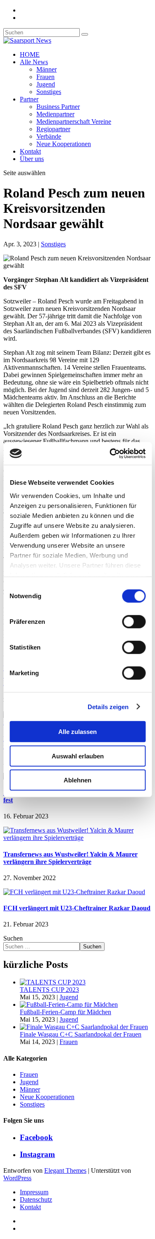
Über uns (32, 158)
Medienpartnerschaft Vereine (73, 121)
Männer (46, 69)
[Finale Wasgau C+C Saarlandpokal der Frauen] (84, 1026)
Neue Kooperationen (63, 143)
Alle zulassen (77, 731)
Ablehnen (77, 780)
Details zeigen (108, 706)
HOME (30, 54)
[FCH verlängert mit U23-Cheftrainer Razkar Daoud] (74, 891)
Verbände (48, 136)
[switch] (133, 621)
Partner (29, 99)
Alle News (34, 61)
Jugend (45, 84)
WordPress (17, 1177)
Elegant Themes (65, 1170)
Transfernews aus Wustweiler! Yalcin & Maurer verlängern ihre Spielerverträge (70, 858)
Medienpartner (55, 114)
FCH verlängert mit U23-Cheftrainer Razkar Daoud (76, 908)
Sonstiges (48, 91)
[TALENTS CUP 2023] (53, 982)
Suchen (13, 938)
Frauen (45, 76)
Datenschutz (36, 1199)
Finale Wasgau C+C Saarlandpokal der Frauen (80, 1034)
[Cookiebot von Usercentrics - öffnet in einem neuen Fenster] (110, 453)
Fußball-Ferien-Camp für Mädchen (65, 1011)
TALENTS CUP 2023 (49, 989)
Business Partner (58, 106)
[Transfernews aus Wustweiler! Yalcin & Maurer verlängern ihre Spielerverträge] (77, 837)
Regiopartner (53, 128)
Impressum (34, 1192)
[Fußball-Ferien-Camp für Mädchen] (69, 1004)
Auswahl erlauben (78, 755)
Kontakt (30, 151)
